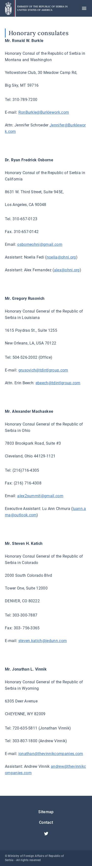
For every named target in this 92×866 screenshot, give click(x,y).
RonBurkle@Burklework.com (43, 112)
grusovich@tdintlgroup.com (43, 370)
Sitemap (45, 812)
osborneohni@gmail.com (39, 244)
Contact (46, 822)
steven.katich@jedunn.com (42, 640)
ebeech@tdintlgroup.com (58, 383)
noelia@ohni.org (61, 257)
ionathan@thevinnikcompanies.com (50, 753)
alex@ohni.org (67, 270)
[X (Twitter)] (46, 834)
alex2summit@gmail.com (40, 496)
